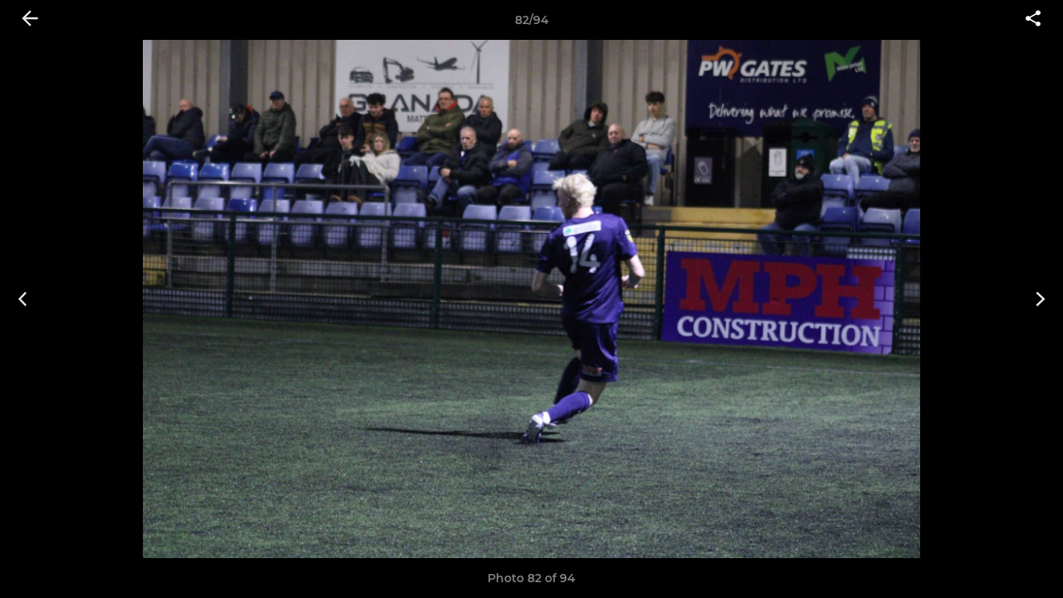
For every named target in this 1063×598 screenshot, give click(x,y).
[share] (1033, 20)
